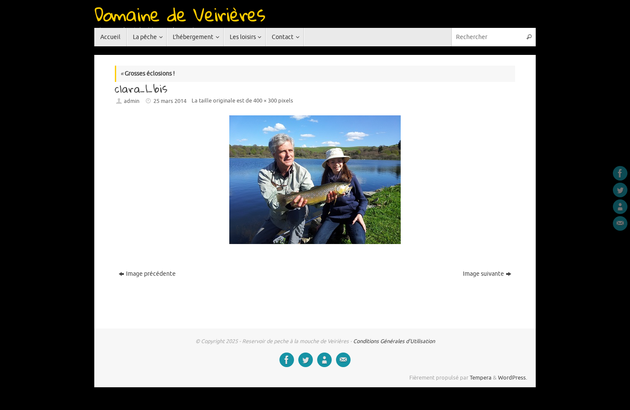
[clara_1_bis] (315, 179)
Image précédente (151, 273)
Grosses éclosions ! (147, 73)
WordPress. (512, 377)
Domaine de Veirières (179, 14)
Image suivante (483, 273)
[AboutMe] (620, 206)
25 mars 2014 (169, 101)
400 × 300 (265, 100)
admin (131, 101)
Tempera (481, 377)
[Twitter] (620, 190)
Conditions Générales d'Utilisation (394, 341)
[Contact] (620, 223)
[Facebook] (620, 173)
